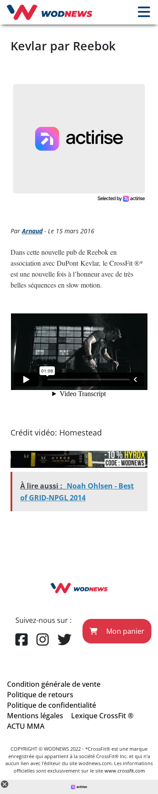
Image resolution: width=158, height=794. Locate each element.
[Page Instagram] (42, 639)
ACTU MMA (25, 726)
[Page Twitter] (64, 639)
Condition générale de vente (54, 684)
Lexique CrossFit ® (102, 715)
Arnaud (32, 231)
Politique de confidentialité (51, 705)
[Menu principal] (144, 12)
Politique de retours (40, 694)
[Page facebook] (21, 639)
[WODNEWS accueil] (49, 12)
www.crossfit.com (124, 770)
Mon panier (124, 631)
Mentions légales (35, 715)
